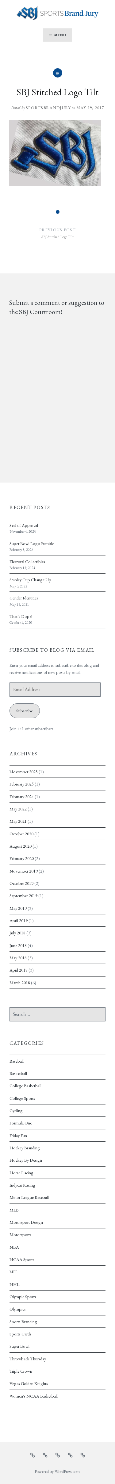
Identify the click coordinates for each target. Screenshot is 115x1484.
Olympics (18, 1309)
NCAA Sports (22, 1259)
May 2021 (18, 821)
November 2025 (24, 771)
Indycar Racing (22, 1185)
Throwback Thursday (28, 1359)
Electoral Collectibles (27, 561)
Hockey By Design (26, 1160)
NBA (14, 1247)
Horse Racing (21, 1173)
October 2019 (21, 883)
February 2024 (22, 796)
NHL (14, 1284)
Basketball (18, 1073)
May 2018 (18, 958)
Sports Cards (20, 1334)
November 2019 (24, 871)
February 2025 (22, 784)
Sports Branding (23, 1321)
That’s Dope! (21, 616)
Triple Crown (21, 1371)
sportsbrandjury (48, 107)
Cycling (16, 1110)
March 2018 (20, 982)
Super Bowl (19, 1346)
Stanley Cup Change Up (30, 580)
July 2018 (17, 933)
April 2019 (19, 920)
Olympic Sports (23, 1296)
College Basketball (25, 1085)
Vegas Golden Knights (29, 1383)
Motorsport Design (26, 1222)
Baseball (17, 1061)
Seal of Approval (24, 525)
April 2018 (19, 970)
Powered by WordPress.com (57, 1471)
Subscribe (24, 711)
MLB (14, 1210)
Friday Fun (18, 1135)
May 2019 (18, 908)
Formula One (21, 1123)
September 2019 (23, 895)
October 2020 (21, 834)
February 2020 (22, 858)
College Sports (22, 1098)
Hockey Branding (25, 1148)
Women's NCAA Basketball (34, 1396)
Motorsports (20, 1234)
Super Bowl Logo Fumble (32, 543)
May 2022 (18, 809)
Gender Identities (24, 598)
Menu (60, 35)
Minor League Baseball (29, 1197)
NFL (14, 1272)
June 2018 (18, 945)
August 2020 (21, 846)
